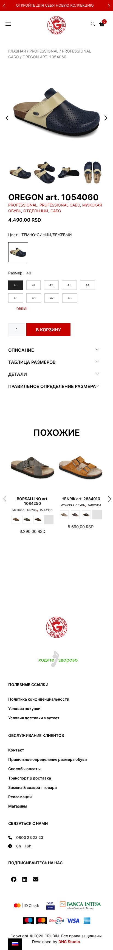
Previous (4, 5)
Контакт (16, 750)
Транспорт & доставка (29, 778)
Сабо (55, 210)
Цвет (13, 234)
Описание (21, 350)
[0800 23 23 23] (25, 837)
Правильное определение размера (52, 386)
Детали (17, 374)
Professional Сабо (59, 205)
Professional (43, 51)
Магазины (17, 806)
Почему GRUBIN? (61, 5)
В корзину (48, 329)
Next (109, 5)
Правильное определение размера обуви (47, 759)
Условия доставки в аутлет (34, 717)
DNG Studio (69, 941)
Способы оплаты (24, 768)
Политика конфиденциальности (38, 699)
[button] (13, 879)
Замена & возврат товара (32, 787)
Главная (17, 51)
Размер (15, 273)
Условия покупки (24, 708)
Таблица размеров (32, 362)
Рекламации (20, 796)
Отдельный (35, 210)
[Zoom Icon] (56, 112)
